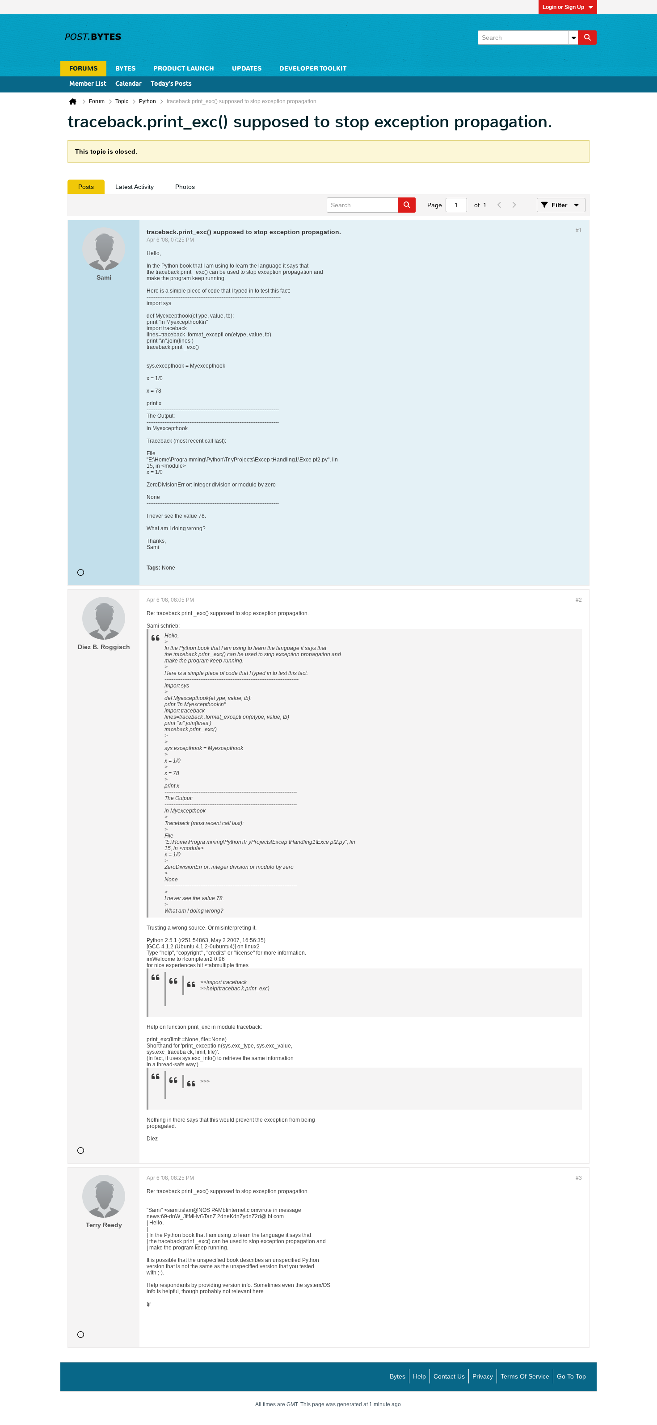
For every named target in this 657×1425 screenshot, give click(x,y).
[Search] (587, 37)
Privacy (482, 1376)
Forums (83, 68)
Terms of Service (525, 1376)
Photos (185, 186)
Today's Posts (171, 84)
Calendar (128, 84)
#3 (579, 1178)
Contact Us (449, 1376)
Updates (246, 68)
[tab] (86, 187)
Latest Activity (134, 186)
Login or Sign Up (563, 7)
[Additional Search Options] (573, 37)
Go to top (571, 1376)
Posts (86, 186)
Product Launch (183, 68)
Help (419, 1376)
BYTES (125, 68)
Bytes (397, 1376)
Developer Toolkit (312, 68)
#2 (579, 600)
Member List (87, 84)
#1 (579, 230)
